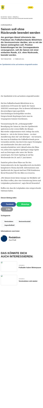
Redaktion (14, 237)
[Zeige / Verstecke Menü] (40, 7)
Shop (30, 7)
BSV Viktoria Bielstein (11, 1)
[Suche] (36, 7)
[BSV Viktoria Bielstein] (3, 7)
